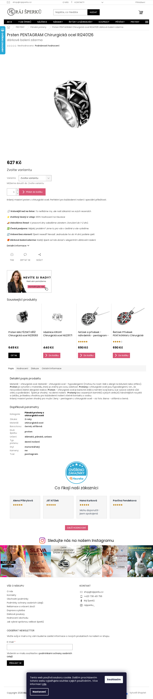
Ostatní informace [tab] (51, 368)
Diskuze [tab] (35, 368)
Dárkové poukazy (16, 614)
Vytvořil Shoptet (138, 692)
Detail (14, 355)
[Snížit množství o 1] (17, 193)
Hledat (93, 12)
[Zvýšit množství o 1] (17, 190)
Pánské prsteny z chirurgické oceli (34, 414)
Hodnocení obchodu (17, 617)
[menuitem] (9, 21)
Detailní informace (16, 245)
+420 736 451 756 (93, 596)
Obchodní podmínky (17, 598)
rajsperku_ (89, 605)
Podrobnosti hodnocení (47, 45)
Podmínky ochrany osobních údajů (25, 602)
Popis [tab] (11, 368)
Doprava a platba (16, 610)
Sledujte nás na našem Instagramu (81, 540)
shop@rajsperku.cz (93, 591)
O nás (66, 2)
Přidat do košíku (34, 191)
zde (44, 684)
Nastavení (39, 691)
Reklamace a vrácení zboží (21, 606)
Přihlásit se (15, 663)
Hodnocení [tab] (22, 368)
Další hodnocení (76, 527)
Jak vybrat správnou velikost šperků (25, 621)
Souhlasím (114, 679)
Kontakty (79, 2)
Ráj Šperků (89, 600)
